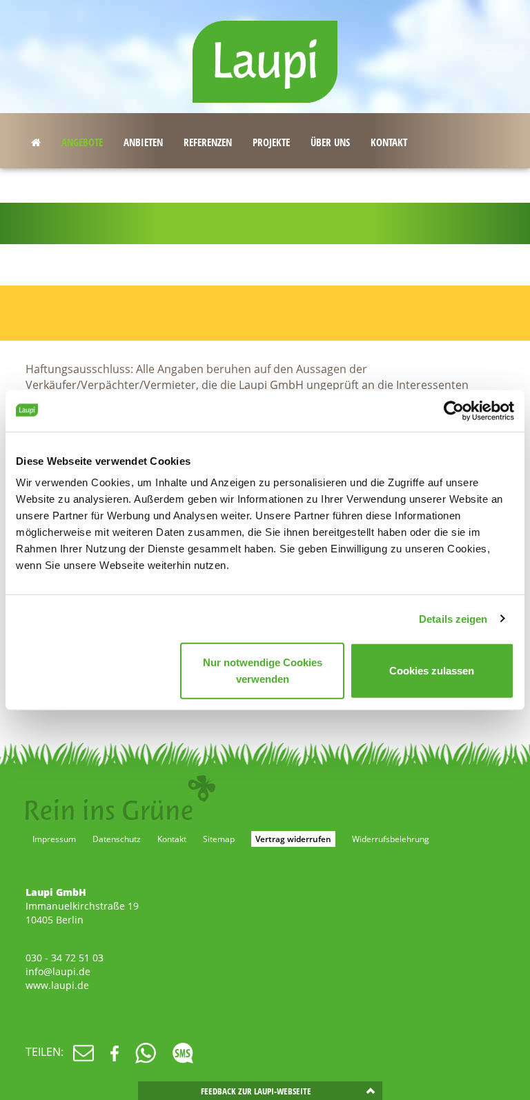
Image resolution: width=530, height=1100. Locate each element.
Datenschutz (116, 839)
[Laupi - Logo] (265, 55)
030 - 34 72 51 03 (65, 957)
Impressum (54, 839)
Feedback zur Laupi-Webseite (256, 1091)
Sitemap (219, 839)
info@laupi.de (58, 971)
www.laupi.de (57, 985)
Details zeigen (453, 618)
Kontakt (171, 839)
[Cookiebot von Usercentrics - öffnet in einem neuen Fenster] (453, 410)
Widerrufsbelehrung (390, 839)
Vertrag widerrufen (293, 839)
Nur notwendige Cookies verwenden (262, 671)
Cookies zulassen (431, 671)
